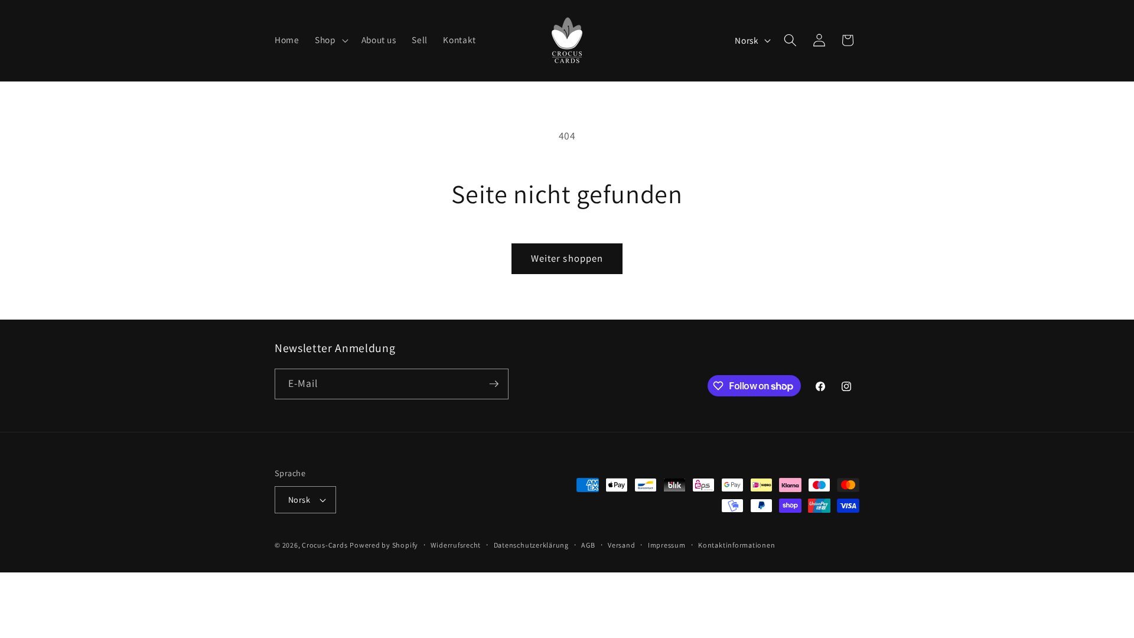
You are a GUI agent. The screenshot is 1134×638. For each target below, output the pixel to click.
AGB (588, 545)
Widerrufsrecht (456, 545)
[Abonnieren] (494, 384)
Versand (621, 545)
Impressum (667, 545)
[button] (330, 40)
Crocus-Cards (324, 545)
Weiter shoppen (567, 258)
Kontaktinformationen (736, 545)
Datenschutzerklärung (531, 545)
